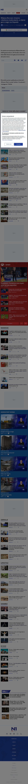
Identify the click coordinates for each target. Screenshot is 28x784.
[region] (14, 130)
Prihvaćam (18, 144)
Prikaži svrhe (8, 144)
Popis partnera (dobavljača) (7, 140)
